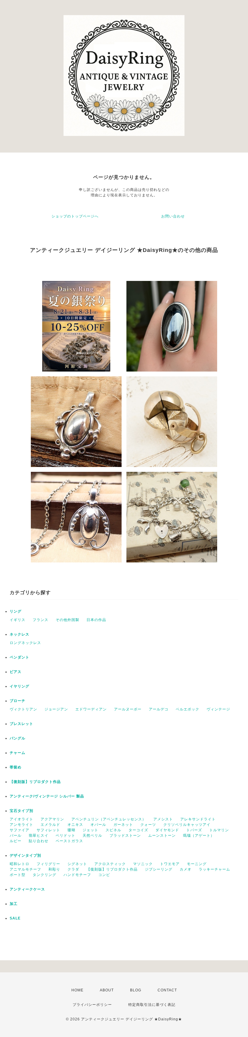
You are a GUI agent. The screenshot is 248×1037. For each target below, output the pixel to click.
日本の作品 (96, 620)
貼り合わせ (38, 841)
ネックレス (19, 634)
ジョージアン (56, 709)
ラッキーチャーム (214, 869)
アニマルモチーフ (25, 869)
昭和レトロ (19, 864)
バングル (17, 738)
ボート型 (17, 875)
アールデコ (158, 709)
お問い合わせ (173, 216)
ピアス (15, 672)
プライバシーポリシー (92, 1005)
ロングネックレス (25, 643)
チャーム (17, 753)
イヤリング (19, 686)
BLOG (135, 990)
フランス (40, 620)
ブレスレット (21, 724)
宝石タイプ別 (23, 811)
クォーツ (148, 825)
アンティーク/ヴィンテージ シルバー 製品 (47, 796)
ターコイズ (138, 830)
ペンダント (19, 657)
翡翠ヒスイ (38, 835)
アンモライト (21, 825)
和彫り (54, 869)
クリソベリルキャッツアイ (186, 825)
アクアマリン (52, 819)
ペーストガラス (69, 841)
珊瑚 (71, 830)
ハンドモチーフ (77, 875)
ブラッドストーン (125, 835)
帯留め (15, 767)
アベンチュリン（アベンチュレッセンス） (108, 819)
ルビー (15, 841)
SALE (15, 918)
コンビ (104, 875)
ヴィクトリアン (23, 709)
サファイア (19, 830)
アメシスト (163, 819)
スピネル (113, 830)
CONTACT (167, 990)
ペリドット (65, 835)
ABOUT (107, 990)
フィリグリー (48, 864)
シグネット (77, 864)
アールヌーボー (128, 709)
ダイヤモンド (167, 830)
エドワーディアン (91, 709)
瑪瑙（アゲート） (198, 835)
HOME (77, 990)
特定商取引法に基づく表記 (151, 1005)
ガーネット (123, 825)
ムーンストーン (162, 835)
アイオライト (21, 819)
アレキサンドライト (198, 819)
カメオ (185, 869)
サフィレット (48, 830)
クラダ (73, 869)
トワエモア (170, 864)
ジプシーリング (158, 869)
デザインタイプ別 (25, 855)
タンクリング (44, 875)
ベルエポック (187, 709)
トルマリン (219, 830)
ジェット (90, 830)
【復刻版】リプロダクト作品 (35, 782)
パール (15, 835)
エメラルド (50, 825)
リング (15, 611)
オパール (98, 825)
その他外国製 (67, 620)
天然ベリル (92, 835)
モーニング (197, 864)
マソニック (143, 864)
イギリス (17, 620)
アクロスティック (110, 864)
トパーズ (194, 830)
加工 (14, 904)
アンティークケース (27, 889)
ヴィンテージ (218, 709)
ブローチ (17, 701)
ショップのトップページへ (75, 216)
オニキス (75, 825)
